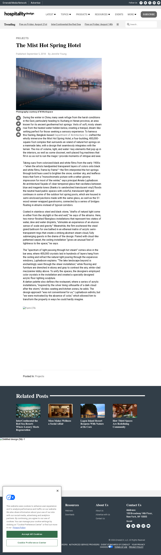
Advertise (35, 3)
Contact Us (100, 519)
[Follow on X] (149, 2)
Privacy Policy (19, 527)
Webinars (69, 511)
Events (119, 14)
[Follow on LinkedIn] (145, 2)
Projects (22, 38)
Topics (65, 14)
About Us (99, 511)
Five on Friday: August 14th (99, 24)
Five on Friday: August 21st (33, 24)
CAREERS (63, 545)
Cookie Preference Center (32, 542)
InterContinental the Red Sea (66, 24)
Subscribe (149, 14)
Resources (101, 14)
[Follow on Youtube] (158, 2)
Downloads (69, 515)
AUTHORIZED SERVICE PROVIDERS (84, 545)
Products (81, 14)
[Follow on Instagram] (154, 2)
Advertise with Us (103, 515)
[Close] (57, 490)
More (131, 14)
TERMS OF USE (120, 547)
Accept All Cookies (32, 534)
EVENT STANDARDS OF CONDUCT (115, 545)
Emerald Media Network (15, 3)
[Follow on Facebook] (141, 2)
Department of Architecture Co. (71, 135)
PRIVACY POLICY (136, 547)
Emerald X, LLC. (122, 540)
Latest (49, 14)
